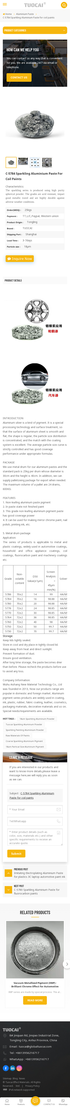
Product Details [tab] (13, 280)
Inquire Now (22, 258)
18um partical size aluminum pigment (25, 746)
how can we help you (23, 49)
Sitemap (7, 1078)
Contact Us (19, 77)
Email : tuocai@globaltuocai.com (31, 1046)
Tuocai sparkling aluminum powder (24, 724)
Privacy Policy (32, 1085)
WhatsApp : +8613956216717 (29, 1059)
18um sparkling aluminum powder (37, 718)
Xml (18, 1085)
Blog (15, 1078)
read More (35, 1000)
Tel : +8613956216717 (24, 1053)
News (22, 1078)
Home (8, 14)
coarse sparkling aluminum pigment (24, 741)
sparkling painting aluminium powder (25, 730)
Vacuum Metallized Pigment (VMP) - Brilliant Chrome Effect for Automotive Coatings (35, 984)
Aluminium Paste (25, 14)
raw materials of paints (17, 735)
